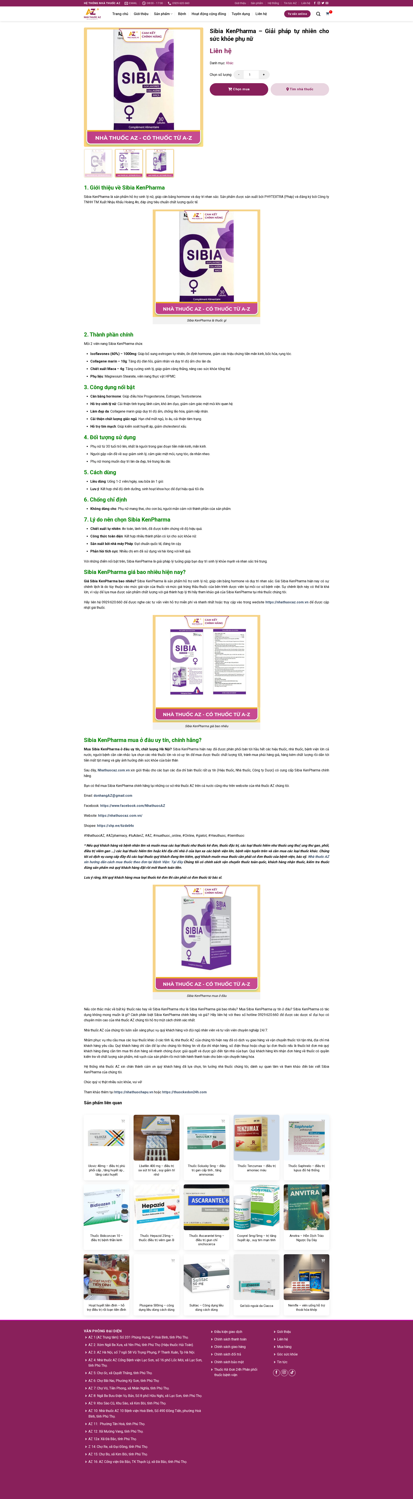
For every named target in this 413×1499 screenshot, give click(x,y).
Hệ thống (273, 3)
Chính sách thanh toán (230, 1339)
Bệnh (182, 14)
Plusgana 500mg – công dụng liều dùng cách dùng (156, 1307)
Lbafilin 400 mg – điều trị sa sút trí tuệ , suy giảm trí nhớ (156, 1170)
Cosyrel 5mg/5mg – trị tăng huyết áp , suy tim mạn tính (256, 1238)
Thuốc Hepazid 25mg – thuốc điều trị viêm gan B (156, 1238)
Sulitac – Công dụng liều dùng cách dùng (206, 1307)
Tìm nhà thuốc (301, 89)
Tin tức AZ (290, 3)
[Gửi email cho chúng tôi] (327, 3)
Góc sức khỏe (287, 1354)
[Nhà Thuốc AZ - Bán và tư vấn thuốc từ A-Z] (95, 14)
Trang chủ (120, 14)
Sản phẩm (257, 3)
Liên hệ (305, 3)
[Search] (318, 13)
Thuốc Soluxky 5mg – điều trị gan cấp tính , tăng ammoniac (206, 1170)
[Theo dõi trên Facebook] (314, 3)
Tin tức (282, 1362)
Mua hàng (284, 1347)
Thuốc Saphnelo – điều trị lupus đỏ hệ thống (306, 1168)
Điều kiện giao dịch (228, 1332)
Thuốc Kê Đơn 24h (228, 1369)
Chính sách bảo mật (229, 1362)
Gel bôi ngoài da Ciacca (256, 1306)
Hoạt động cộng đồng (209, 14)
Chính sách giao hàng (230, 1347)
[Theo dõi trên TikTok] (292, 1372)
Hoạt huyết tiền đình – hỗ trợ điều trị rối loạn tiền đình (106, 1307)
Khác (229, 63)
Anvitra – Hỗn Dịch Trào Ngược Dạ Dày (307, 1238)
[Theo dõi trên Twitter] (323, 3)
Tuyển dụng (241, 14)
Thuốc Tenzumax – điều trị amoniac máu (256, 1168)
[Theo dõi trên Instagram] (318, 3)
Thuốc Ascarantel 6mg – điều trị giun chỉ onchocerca (206, 1240)
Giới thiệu (240, 3)
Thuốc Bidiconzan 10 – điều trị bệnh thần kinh (106, 1238)
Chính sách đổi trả (227, 1354)
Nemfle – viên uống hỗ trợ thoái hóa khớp (306, 1307)
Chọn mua (241, 89)
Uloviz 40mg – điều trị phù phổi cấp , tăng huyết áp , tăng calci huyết (106, 1170)
